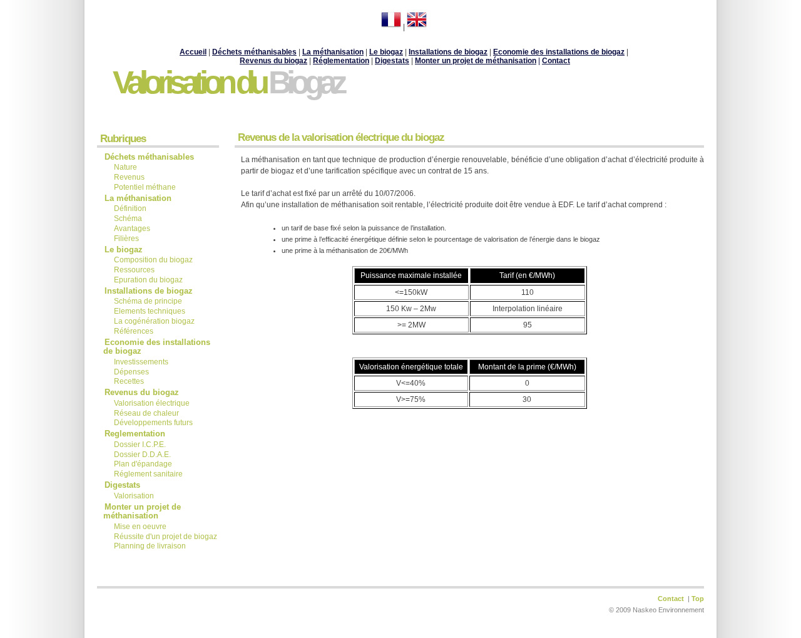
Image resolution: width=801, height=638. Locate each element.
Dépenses (131, 372)
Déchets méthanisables (149, 157)
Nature (125, 167)
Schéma (128, 218)
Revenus (129, 177)
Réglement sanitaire (148, 474)
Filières (126, 238)
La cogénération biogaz (154, 321)
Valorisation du (228, 82)
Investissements (141, 362)
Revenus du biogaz (273, 60)
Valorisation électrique (152, 403)
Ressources (134, 269)
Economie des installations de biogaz (156, 346)
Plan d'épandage (143, 464)
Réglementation (341, 60)
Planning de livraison (150, 546)
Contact (556, 60)
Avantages (132, 228)
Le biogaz (124, 249)
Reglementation (136, 433)
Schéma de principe (148, 301)
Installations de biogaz (149, 291)
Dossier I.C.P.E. (140, 444)
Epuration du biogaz (148, 279)
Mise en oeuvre (141, 526)
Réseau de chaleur (146, 413)
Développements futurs (153, 422)
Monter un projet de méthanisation (475, 60)
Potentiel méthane (145, 187)
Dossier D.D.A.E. (142, 454)
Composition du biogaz (153, 259)
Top (697, 598)
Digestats (122, 485)
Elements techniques (149, 311)
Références (133, 331)
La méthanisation (333, 52)
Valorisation (134, 495)
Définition (130, 208)
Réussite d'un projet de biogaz (165, 536)
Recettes (129, 381)
